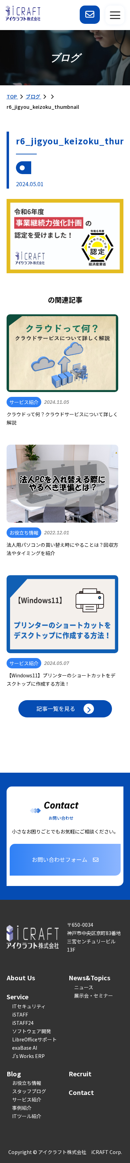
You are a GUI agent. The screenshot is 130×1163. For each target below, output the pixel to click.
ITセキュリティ (29, 1006)
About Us (21, 977)
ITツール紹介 (26, 1116)
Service (17, 996)
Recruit (80, 1073)
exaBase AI (24, 1047)
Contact (81, 1092)
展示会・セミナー (93, 995)
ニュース (83, 987)
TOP (12, 96)
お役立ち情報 (26, 1082)
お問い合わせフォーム (59, 859)
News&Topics (89, 977)
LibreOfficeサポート (34, 1039)
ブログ (33, 96)
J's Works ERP (28, 1055)
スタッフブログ (29, 1091)
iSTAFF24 (23, 1022)
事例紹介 (22, 1107)
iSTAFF (20, 1014)
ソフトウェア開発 (31, 1031)
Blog (14, 1073)
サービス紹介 (26, 1099)
